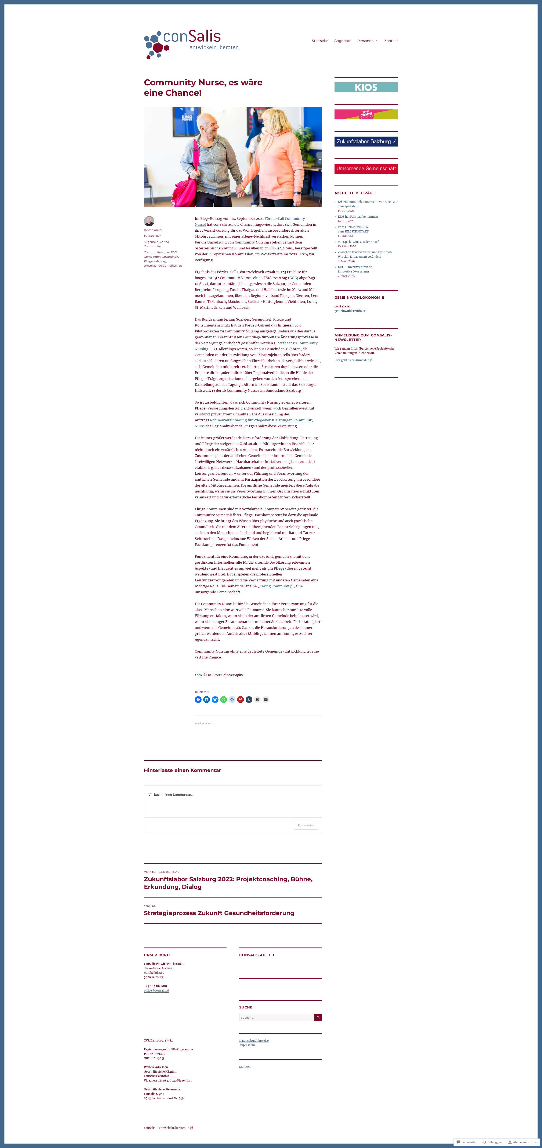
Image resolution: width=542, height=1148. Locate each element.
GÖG (293, 278)
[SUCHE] (318, 1017)
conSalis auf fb (256, 955)
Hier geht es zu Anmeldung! (353, 360)
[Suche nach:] (276, 1017)
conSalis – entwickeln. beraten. (165, 1128)
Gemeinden (152, 256)
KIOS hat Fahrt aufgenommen (358, 217)
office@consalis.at (156, 990)
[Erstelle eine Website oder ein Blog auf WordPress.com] (191, 1128)
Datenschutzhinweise (254, 1041)
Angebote (342, 41)
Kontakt (391, 41)
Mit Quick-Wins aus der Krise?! (359, 242)
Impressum (247, 1045)
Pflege (148, 261)
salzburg (160, 261)
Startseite (320, 41)
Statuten (245, 1067)
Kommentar (306, 825)
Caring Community (276, 586)
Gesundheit (170, 256)
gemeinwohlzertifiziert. (351, 311)
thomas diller (153, 230)
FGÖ (174, 252)
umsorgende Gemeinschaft (163, 265)
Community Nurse (157, 252)
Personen (365, 41)
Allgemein (151, 241)
